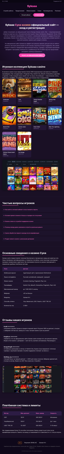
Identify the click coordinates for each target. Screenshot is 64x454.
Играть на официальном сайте (32, 55)
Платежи (58, 11)
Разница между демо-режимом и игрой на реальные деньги (23, 227)
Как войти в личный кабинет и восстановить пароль (21, 209)
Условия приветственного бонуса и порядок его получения (23, 215)
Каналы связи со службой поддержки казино (19, 221)
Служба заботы (8, 11)
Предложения (20, 11)
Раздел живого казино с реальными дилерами (19, 239)
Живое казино (31, 11)
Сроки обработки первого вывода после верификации (22, 233)
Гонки (39, 11)
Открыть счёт (39, 15)
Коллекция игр (48, 11)
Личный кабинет (26, 15)
